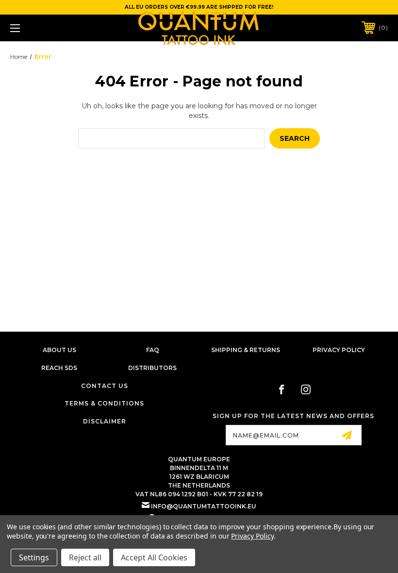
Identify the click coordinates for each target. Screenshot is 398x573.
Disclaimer (104, 421)
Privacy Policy (339, 350)
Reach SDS (59, 367)
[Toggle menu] (48, 28)
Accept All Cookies (154, 557)
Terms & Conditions (104, 403)
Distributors (152, 367)
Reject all (85, 557)
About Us (59, 350)
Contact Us (104, 385)
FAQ (152, 350)
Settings (34, 557)
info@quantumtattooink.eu (203, 506)
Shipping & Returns (245, 350)
